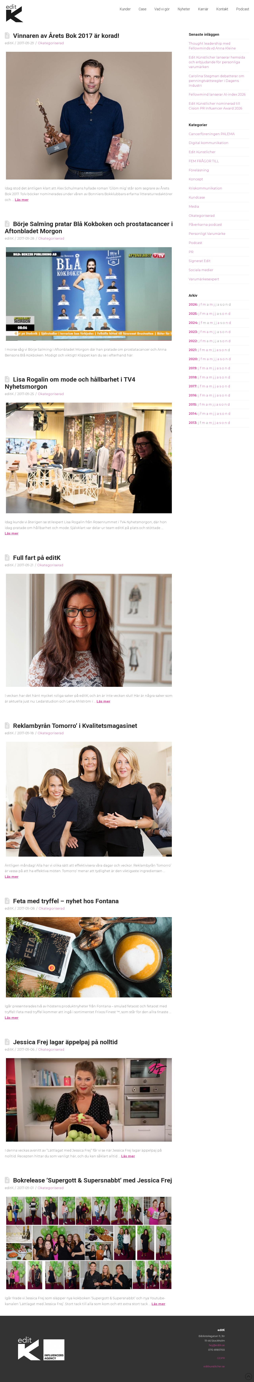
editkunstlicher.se (214, 1366)
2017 (192, 386)
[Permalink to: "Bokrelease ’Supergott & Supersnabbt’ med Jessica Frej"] (89, 1243)
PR (191, 252)
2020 (193, 359)
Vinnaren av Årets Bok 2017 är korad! (66, 35)
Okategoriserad (51, 43)
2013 (192, 423)
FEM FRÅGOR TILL (204, 161)
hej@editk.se (217, 1345)
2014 (193, 414)
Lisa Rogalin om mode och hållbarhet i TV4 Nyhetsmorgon (70, 383)
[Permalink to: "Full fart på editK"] (89, 630)
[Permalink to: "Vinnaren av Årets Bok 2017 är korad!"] (89, 115)
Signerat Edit (200, 261)
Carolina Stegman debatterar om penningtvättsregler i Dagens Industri (216, 80)
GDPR (221, 1358)
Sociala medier (201, 270)
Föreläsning (199, 170)
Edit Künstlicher (202, 152)
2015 (192, 404)
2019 (192, 368)
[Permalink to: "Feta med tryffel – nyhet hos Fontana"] (89, 957)
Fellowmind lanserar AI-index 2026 (217, 94)
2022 (193, 341)
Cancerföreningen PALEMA (212, 134)
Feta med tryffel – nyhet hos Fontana (66, 901)
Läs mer (22, 200)
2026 (193, 304)
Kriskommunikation (205, 188)
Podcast (195, 243)
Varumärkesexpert (204, 279)
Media (194, 206)
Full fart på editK (37, 557)
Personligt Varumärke (207, 234)
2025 (193, 314)
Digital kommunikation (208, 143)
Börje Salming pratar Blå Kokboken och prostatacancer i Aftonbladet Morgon (89, 227)
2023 (193, 332)
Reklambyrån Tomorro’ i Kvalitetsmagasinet (75, 725)
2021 (192, 350)
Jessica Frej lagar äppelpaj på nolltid (65, 1042)
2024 (193, 323)
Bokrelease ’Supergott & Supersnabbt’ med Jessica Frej (92, 1180)
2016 (192, 395)
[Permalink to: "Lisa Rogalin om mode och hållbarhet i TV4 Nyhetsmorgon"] (89, 458)
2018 (192, 377)
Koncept (196, 179)
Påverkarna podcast (205, 224)
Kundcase (197, 197)
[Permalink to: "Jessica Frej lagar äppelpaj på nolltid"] (89, 1100)
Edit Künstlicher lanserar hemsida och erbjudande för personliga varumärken (217, 62)
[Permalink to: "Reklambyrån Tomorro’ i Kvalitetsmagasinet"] (89, 799)
